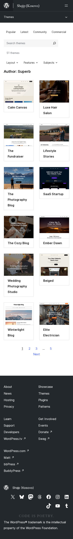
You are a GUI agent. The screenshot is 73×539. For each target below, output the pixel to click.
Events (43, 425)
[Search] (54, 43)
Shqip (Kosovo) (23, 488)
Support (9, 425)
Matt (9, 457)
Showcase (45, 387)
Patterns (44, 406)
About (8, 387)
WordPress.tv (15, 439)
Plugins (43, 400)
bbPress (11, 464)
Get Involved (47, 419)
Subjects (48, 62)
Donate (45, 432)
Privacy (9, 406)
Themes (9, 17)
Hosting (9, 400)
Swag (44, 439)
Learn (7, 419)
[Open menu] (67, 5)
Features (29, 62)
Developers (11, 432)
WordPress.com (16, 451)
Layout (11, 62)
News (8, 393)
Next (36, 354)
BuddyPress (14, 471)
